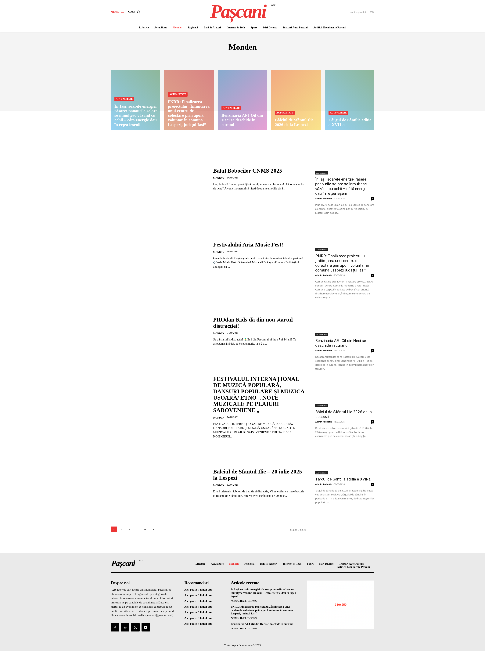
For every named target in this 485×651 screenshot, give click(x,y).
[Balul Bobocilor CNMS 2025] (159, 179)
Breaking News (192, 58)
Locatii (264, 58)
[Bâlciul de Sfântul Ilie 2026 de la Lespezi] (296, 100)
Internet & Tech (221, 58)
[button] (135, 12)
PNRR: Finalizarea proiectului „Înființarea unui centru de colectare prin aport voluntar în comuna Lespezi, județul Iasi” (342, 263)
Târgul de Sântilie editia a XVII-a (343, 479)
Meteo (279, 58)
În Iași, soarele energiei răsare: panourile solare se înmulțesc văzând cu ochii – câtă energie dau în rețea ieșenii (341, 186)
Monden (295, 58)
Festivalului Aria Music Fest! (248, 244)
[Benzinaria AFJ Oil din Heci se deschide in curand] (242, 100)
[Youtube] (146, 627)
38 (145, 529)
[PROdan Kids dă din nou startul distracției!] (159, 331)
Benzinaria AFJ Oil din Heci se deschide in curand (340, 343)
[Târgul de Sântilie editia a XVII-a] (349, 100)
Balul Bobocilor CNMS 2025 (247, 170)
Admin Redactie (323, 198)
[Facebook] (115, 627)
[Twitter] (135, 627)
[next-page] (153, 529)
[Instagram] (125, 627)
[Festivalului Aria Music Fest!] (159, 255)
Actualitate (124, 99)
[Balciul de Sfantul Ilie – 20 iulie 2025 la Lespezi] (159, 483)
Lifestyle (247, 58)
